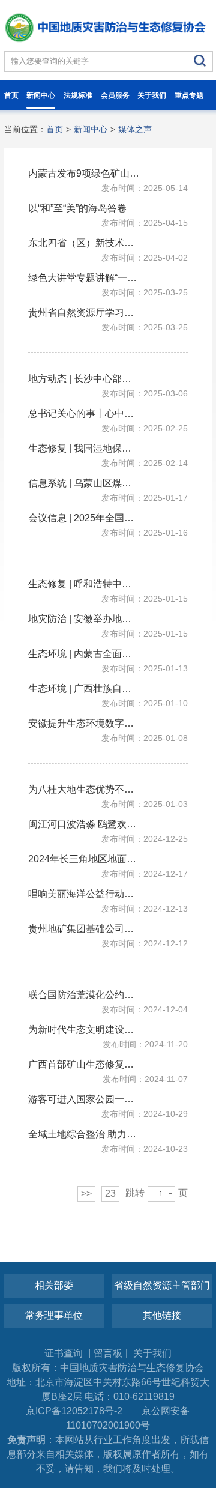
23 (110, 1193)
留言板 (108, 1353)
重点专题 (189, 95)
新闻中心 (40, 95)
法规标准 (78, 95)
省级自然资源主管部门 (162, 1285)
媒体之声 (135, 129)
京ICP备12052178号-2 (74, 1411)
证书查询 (64, 1353)
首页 (11, 95)
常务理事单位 (54, 1315)
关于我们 (151, 95)
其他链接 (162, 1315)
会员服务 (115, 95)
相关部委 (54, 1285)
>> (86, 1193)
